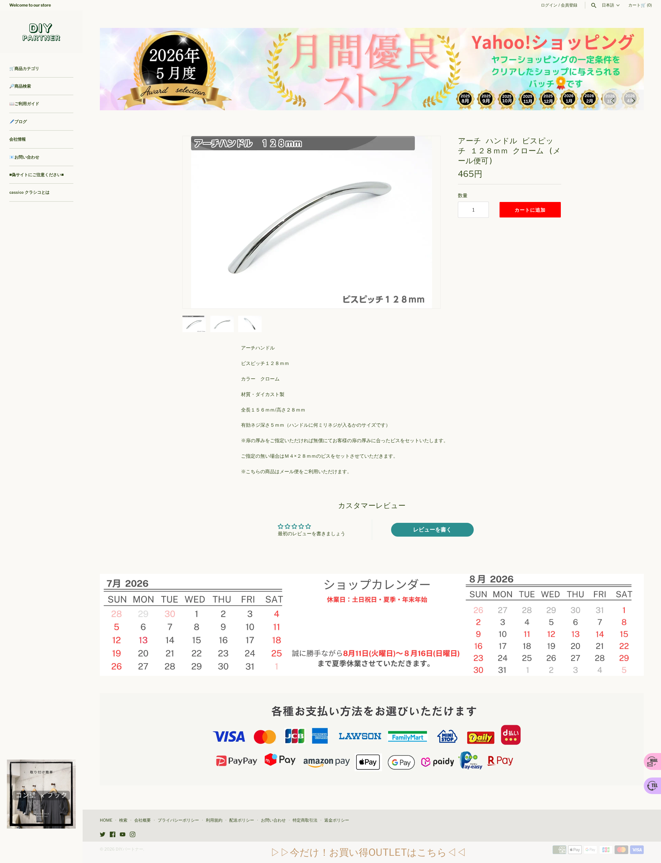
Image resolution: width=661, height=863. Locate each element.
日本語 (608, 5)
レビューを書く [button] (432, 529)
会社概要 (142, 820)
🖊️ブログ (18, 121)
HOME (106, 820)
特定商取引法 (305, 820)
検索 (123, 820)
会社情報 (17, 139)
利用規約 (214, 820)
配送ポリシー (241, 820)
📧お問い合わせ (24, 157)
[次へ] (633, 100)
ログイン (549, 5)
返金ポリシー (336, 820)
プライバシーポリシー (178, 820)
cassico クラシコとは (29, 192)
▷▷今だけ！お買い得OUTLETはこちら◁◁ (368, 852)
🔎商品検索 (20, 86)
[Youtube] (122, 835)
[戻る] (612, 100)
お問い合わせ (273, 820)
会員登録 (569, 5)
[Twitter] (102, 835)
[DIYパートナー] (41, 32)
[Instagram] (132, 835)
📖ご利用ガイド (24, 103)
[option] (372, 69)
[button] (425, 222)
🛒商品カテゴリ (24, 68)
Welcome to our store (30, 5)
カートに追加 (530, 210)
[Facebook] (112, 835)
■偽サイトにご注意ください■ (36, 174)
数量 (463, 195)
